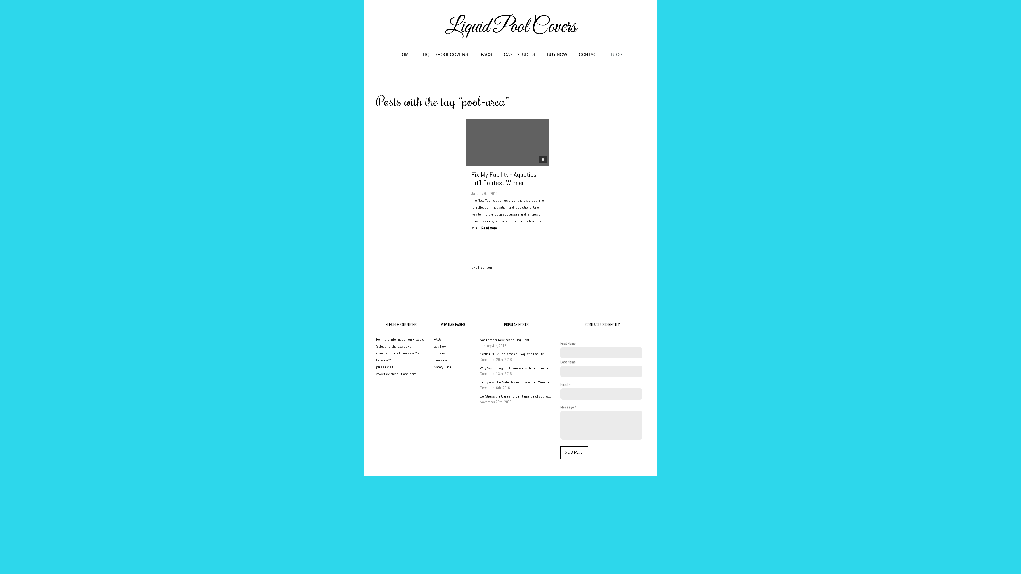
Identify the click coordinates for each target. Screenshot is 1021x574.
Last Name (568, 362)
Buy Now (557, 54)
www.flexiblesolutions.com (396, 374)
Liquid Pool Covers (446, 54)
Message (567, 407)
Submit (574, 453)
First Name (568, 343)
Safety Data (442, 367)
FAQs (486, 54)
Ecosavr (440, 353)
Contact (589, 54)
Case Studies (519, 54)
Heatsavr (440, 360)
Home (405, 54)
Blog (616, 54)
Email (564, 384)
